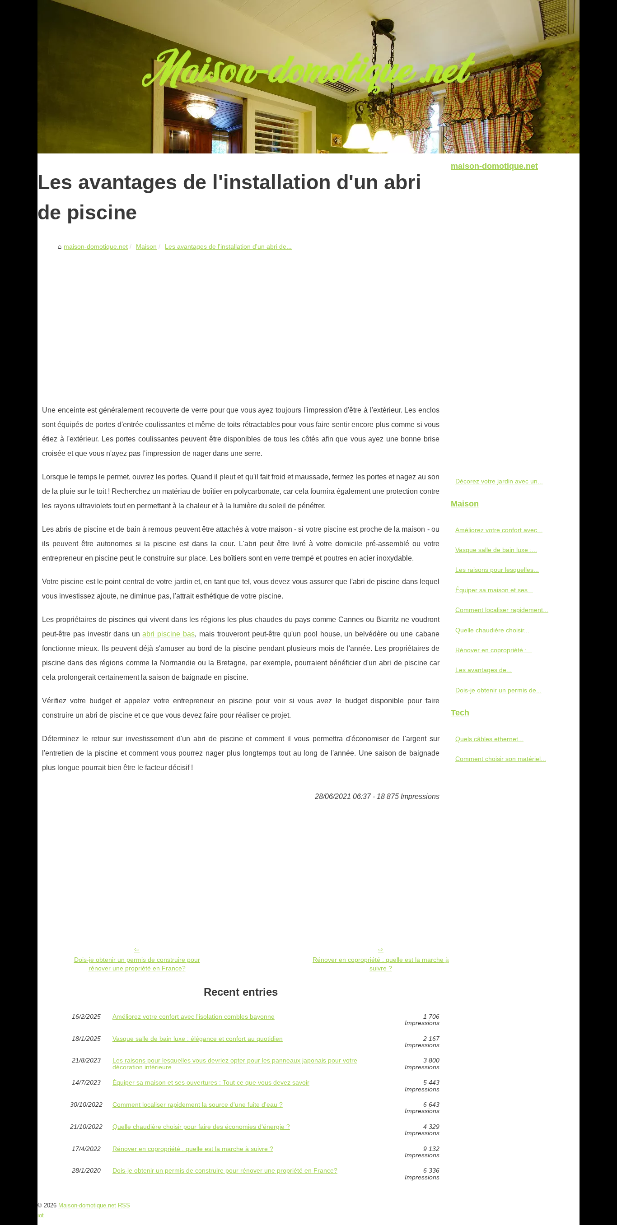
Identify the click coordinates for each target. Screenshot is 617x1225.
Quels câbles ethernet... (489, 738)
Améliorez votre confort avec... (498, 530)
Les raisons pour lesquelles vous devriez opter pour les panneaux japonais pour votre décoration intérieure (234, 1063)
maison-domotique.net (96, 246)
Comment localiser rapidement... (501, 609)
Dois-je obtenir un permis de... (498, 690)
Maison (146, 246)
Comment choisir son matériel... (500, 758)
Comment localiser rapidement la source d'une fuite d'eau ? (197, 1104)
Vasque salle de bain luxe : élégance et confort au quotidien (197, 1038)
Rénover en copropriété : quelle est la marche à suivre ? (381, 964)
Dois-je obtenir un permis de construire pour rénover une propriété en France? (137, 964)
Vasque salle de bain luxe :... (496, 549)
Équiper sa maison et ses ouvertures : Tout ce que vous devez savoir (210, 1082)
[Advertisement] (240, 322)
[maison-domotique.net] (308, 76)
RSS (124, 1205)
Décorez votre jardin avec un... (499, 481)
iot (40, 1215)
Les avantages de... (483, 669)
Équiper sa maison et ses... (494, 590)
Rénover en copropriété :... (493, 650)
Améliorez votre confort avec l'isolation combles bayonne (193, 1016)
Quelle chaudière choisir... (492, 630)
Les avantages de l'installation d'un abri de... (228, 246)
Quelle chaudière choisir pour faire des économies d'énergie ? (201, 1126)
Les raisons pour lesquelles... (497, 569)
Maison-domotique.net (87, 1205)
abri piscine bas (168, 634)
